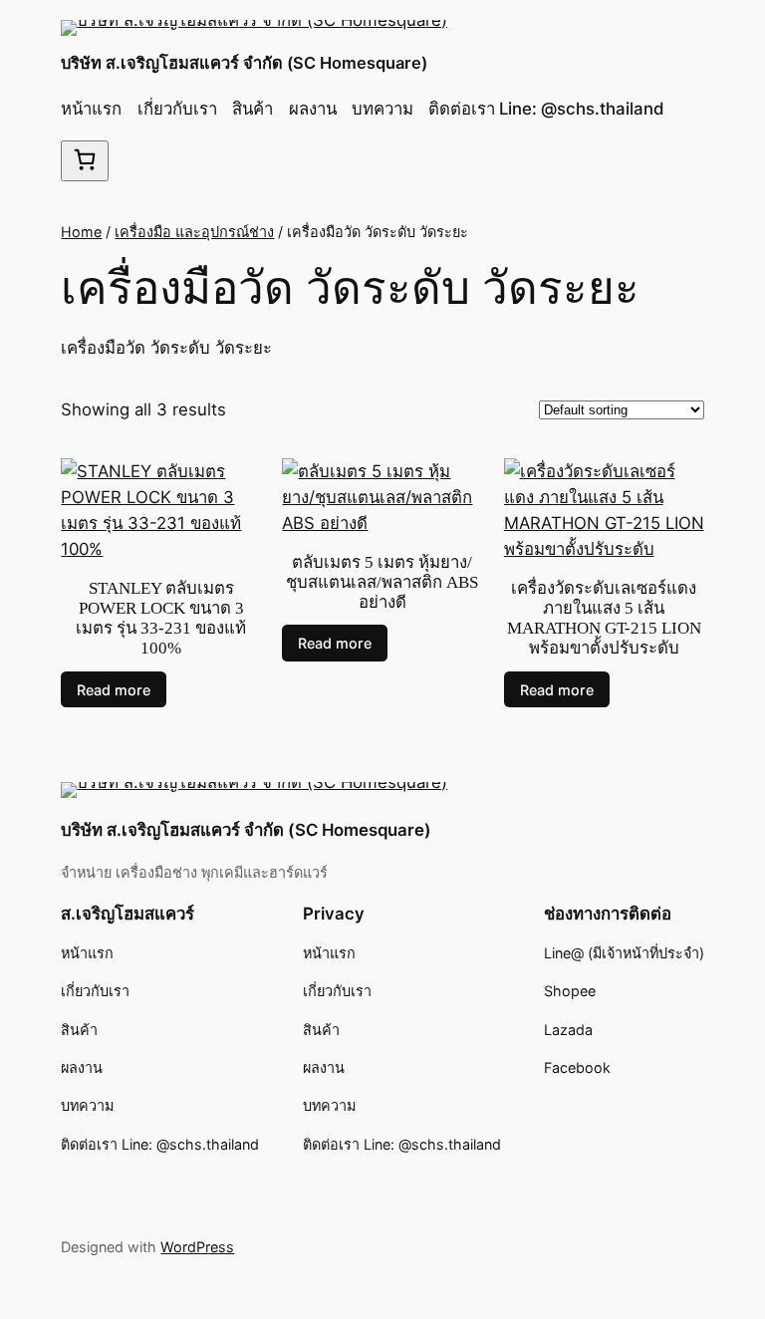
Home (81, 231)
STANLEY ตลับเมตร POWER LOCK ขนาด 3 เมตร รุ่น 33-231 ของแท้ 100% (161, 618)
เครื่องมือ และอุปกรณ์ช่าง (194, 231)
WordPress (197, 1246)
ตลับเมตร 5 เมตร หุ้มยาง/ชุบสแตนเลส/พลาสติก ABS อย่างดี (382, 582)
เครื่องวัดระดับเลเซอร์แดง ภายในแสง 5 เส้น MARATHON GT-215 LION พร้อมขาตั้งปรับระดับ (604, 618)
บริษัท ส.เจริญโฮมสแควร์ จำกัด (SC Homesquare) (244, 63)
